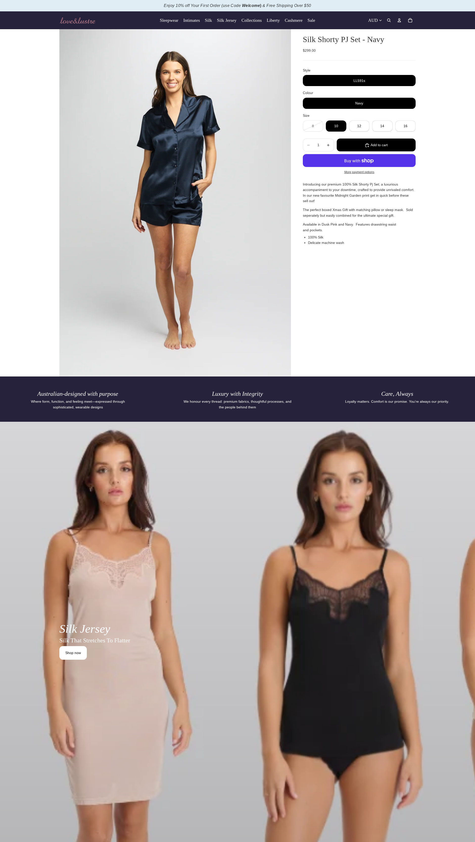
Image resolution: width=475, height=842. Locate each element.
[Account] (399, 20)
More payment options (359, 172)
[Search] (388, 20)
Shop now (73, 653)
